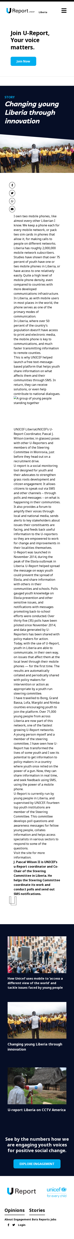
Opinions (15, 1210)
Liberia (43, 12)
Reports (44, 1219)
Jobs (53, 1219)
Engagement (22, 1219)
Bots (35, 1219)
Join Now (23, 61)
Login (21, 1225)
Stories (37, 1210)
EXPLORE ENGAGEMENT (37, 1164)
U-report (20, 466)
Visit (17, 853)
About (9, 1219)
